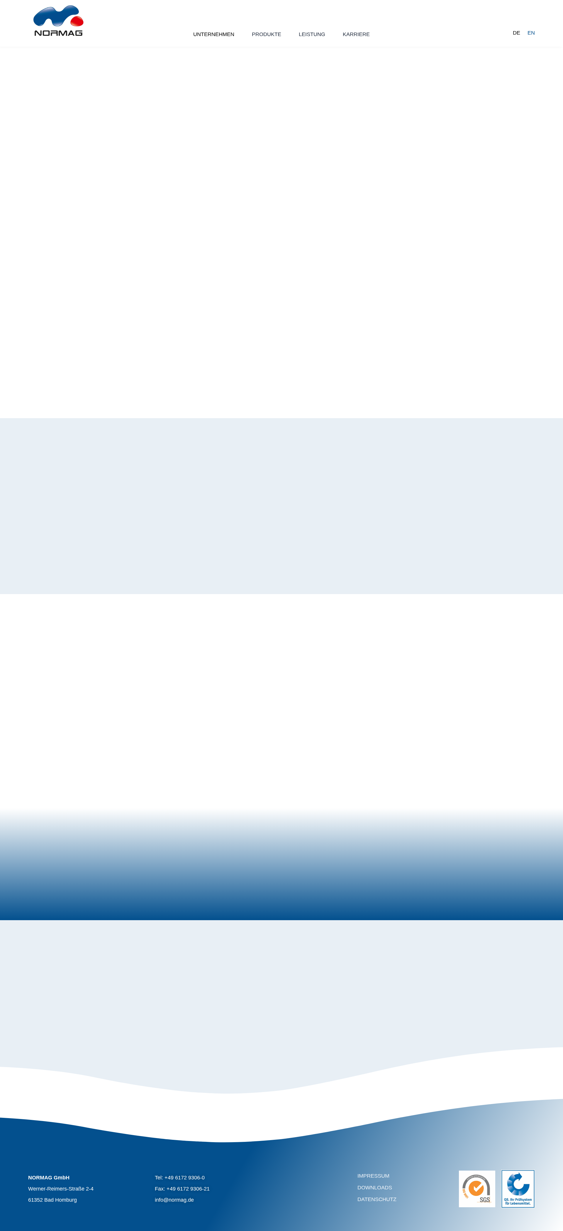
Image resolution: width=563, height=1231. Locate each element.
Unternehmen (213, 34)
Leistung (312, 34)
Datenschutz (376, 1199)
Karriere (356, 34)
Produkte (266, 34)
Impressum (373, 1176)
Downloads (374, 1188)
